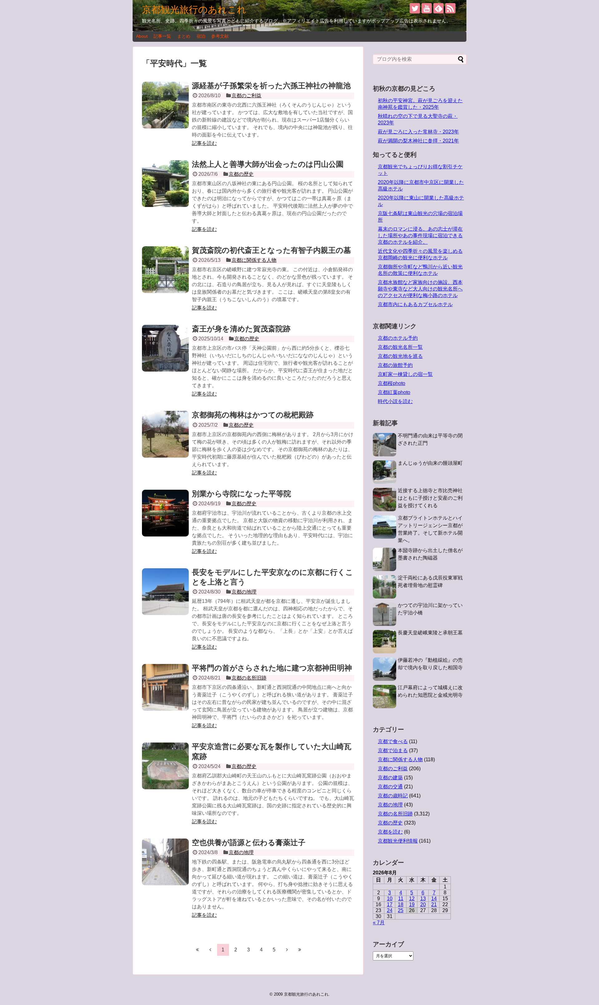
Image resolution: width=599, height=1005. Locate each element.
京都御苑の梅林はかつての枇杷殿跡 (253, 415)
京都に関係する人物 (253, 260)
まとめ (183, 36)
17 (389, 904)
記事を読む (204, 143)
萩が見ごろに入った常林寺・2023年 (418, 131)
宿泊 (201, 36)
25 (400, 910)
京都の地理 (243, 591)
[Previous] (210, 949)
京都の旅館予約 (395, 365)
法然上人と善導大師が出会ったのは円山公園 (267, 164)
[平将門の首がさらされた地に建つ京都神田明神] (165, 687)
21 (434, 904)
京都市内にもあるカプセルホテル (415, 304)
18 (400, 904)
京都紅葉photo (394, 392)
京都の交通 (390, 786)
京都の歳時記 (393, 795)
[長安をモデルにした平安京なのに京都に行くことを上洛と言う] (165, 591)
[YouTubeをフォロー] (426, 8)
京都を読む (390, 831)
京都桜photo (391, 383)
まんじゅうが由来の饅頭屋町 (430, 463)
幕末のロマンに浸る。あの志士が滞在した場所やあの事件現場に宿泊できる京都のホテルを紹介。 (420, 235)
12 (412, 898)
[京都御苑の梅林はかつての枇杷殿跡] (165, 434)
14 (434, 898)
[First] (197, 949)
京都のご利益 (246, 95)
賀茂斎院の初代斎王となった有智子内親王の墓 (271, 250)
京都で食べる (393, 741)
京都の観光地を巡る (400, 356)
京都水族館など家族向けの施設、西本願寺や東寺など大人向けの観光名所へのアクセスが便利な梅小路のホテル (420, 289)
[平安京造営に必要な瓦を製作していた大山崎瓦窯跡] (165, 766)
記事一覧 (162, 36)
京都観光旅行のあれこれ (194, 9)
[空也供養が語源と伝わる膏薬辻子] (165, 862)
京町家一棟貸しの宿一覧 (405, 374)
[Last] (300, 949)
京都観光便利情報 (398, 841)
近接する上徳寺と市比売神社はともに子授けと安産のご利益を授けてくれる (430, 498)
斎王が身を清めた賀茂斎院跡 (241, 329)
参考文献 (220, 36)
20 (423, 904)
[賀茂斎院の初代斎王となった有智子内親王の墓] (165, 269)
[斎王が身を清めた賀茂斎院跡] (165, 348)
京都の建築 (390, 777)
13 (423, 898)
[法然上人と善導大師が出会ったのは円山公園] (165, 183)
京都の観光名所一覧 (400, 347)
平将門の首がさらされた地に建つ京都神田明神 (272, 668)
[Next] (287, 949)
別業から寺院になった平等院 (241, 493)
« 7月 (379, 922)
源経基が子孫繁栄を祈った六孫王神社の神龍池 (271, 85)
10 (389, 898)
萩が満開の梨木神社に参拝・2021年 (418, 140)
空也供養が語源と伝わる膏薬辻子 (248, 842)
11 (400, 898)
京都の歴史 (241, 174)
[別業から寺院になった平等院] (165, 513)
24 (389, 910)
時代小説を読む (395, 401)
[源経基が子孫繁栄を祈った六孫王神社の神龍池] (165, 105)
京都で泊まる (393, 750)
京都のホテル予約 (398, 338)
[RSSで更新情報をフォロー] (450, 8)
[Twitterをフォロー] (415, 8)
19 (412, 904)
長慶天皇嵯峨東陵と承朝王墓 (430, 632)
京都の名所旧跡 (248, 677)
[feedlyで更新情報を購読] (438, 8)
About (142, 36)
